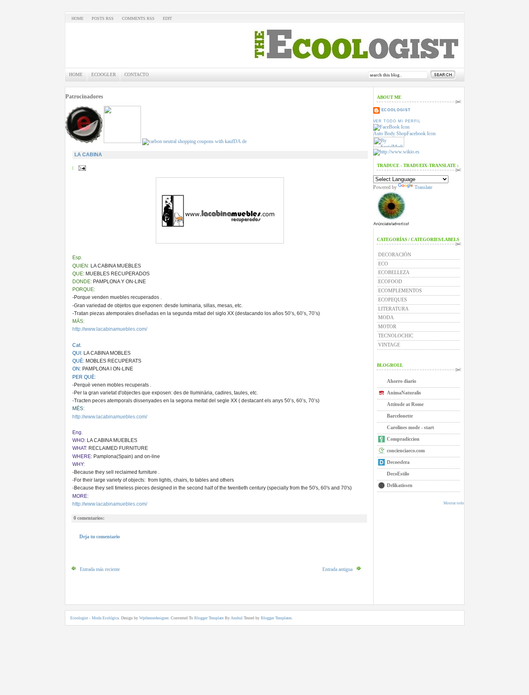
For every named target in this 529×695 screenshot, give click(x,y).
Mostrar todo (453, 503)
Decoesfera (398, 462)
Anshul (237, 618)
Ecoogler (103, 74)
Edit (167, 18)
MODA (386, 317)
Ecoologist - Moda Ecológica (94, 618)
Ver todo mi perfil (397, 121)
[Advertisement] (410, 536)
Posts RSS (103, 18)
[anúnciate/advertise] (391, 226)
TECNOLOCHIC (395, 336)
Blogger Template (209, 618)
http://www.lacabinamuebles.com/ (109, 329)
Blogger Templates (276, 618)
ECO (383, 264)
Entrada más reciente (100, 569)
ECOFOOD (390, 281)
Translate (423, 187)
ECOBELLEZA (394, 272)
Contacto (136, 74)
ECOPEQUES (392, 300)
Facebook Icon (421, 133)
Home (77, 18)
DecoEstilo (398, 474)
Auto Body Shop (390, 133)
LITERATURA (393, 309)
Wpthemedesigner (153, 618)
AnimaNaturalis (404, 393)
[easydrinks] (122, 141)
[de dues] (83, 141)
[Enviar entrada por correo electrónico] (81, 168)
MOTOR (387, 327)
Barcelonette (400, 416)
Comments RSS (138, 18)
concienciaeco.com (406, 451)
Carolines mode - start (410, 427)
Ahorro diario (401, 381)
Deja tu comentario (99, 537)
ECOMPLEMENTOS (400, 291)
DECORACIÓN (394, 255)
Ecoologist (396, 110)
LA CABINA (88, 155)
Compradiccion (403, 439)
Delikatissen (399, 485)
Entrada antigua (337, 569)
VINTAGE (389, 345)
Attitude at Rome (405, 404)
